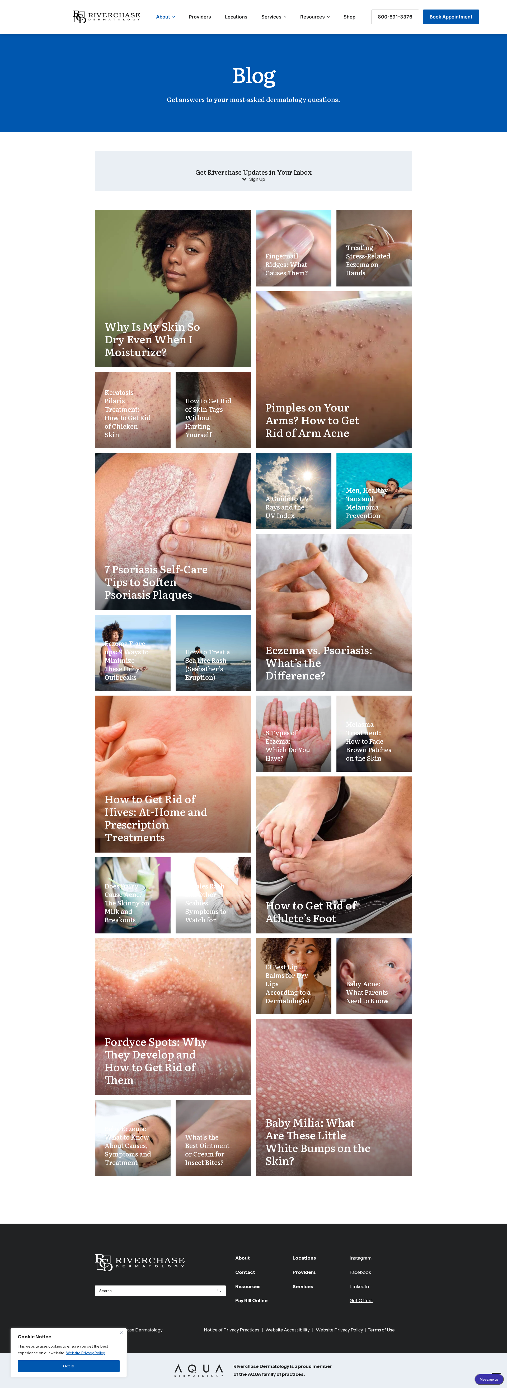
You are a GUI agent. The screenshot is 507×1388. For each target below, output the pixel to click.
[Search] (160, 1290)
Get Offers (361, 1300)
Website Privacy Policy (85, 1352)
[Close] (121, 1332)
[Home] (160, 1262)
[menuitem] (165, 17)
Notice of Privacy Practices (231, 1330)
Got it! (68, 1366)
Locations (236, 17)
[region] (69, 1352)
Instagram (361, 1258)
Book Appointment (451, 17)
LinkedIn (359, 1286)
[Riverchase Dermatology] (106, 17)
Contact (245, 1272)
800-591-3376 (395, 17)
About (163, 17)
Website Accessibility (287, 1330)
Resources (312, 17)
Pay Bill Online (251, 1300)
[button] (219, 1290)
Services (271, 17)
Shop (349, 17)
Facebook (360, 1272)
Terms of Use (381, 1330)
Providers (200, 17)
